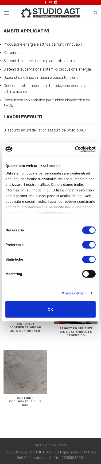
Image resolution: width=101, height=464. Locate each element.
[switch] (89, 245)
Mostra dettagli (74, 293)
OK (50, 309)
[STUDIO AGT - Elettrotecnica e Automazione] (50, 12)
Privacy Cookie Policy (50, 445)
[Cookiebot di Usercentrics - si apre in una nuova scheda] (75, 149)
